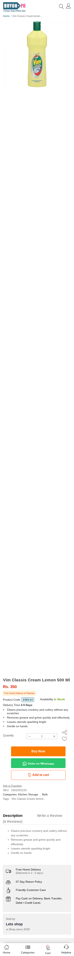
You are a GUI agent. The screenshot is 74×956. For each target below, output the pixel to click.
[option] (37, 54)
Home (6, 16)
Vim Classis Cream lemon (27, 798)
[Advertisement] (37, 638)
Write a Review (49, 816)
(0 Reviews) (12, 822)
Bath (45, 794)
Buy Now (38, 751)
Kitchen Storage (28, 794)
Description (12, 816)
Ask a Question (12, 785)
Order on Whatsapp (40, 763)
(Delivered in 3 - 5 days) (29, 872)
